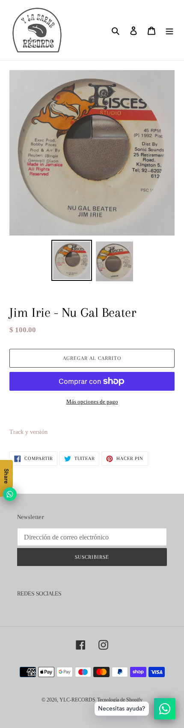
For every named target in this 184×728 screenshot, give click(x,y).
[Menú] (169, 30)
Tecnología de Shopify (119, 700)
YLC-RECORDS (77, 700)
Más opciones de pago (92, 401)
